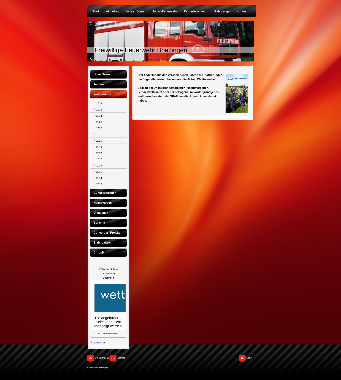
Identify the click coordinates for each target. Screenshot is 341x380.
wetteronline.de (112, 334)
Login (249, 358)
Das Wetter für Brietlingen (108, 275)
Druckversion (101, 358)
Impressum (98, 342)
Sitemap (121, 358)
